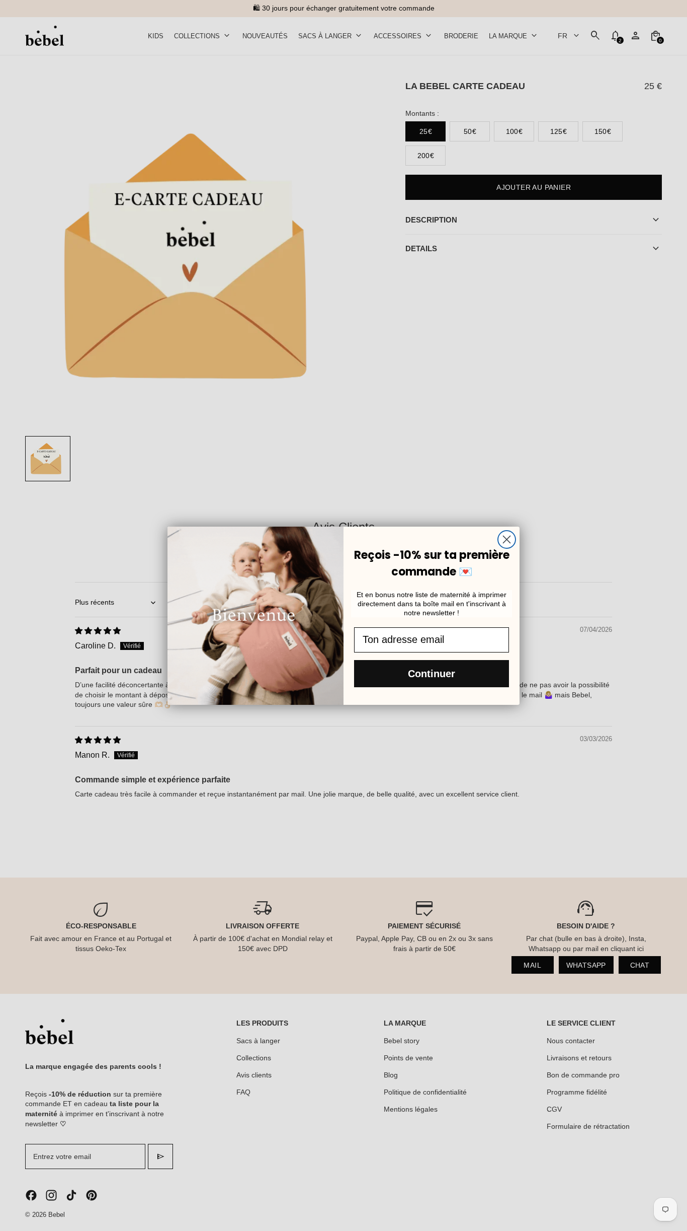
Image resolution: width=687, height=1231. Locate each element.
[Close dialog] (507, 539)
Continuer (431, 673)
